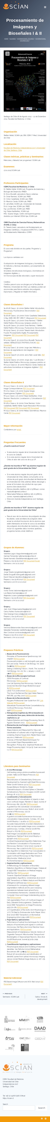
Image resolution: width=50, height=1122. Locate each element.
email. (19, 430)
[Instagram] (45, 1118)
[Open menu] (45, 6)
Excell (37, 561)
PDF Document (40, 318)
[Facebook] (41, 1118)
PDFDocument (19, 659)
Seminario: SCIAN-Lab (11, 995)
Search (5, 1104)
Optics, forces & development (41, 996)
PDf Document (16, 750)
